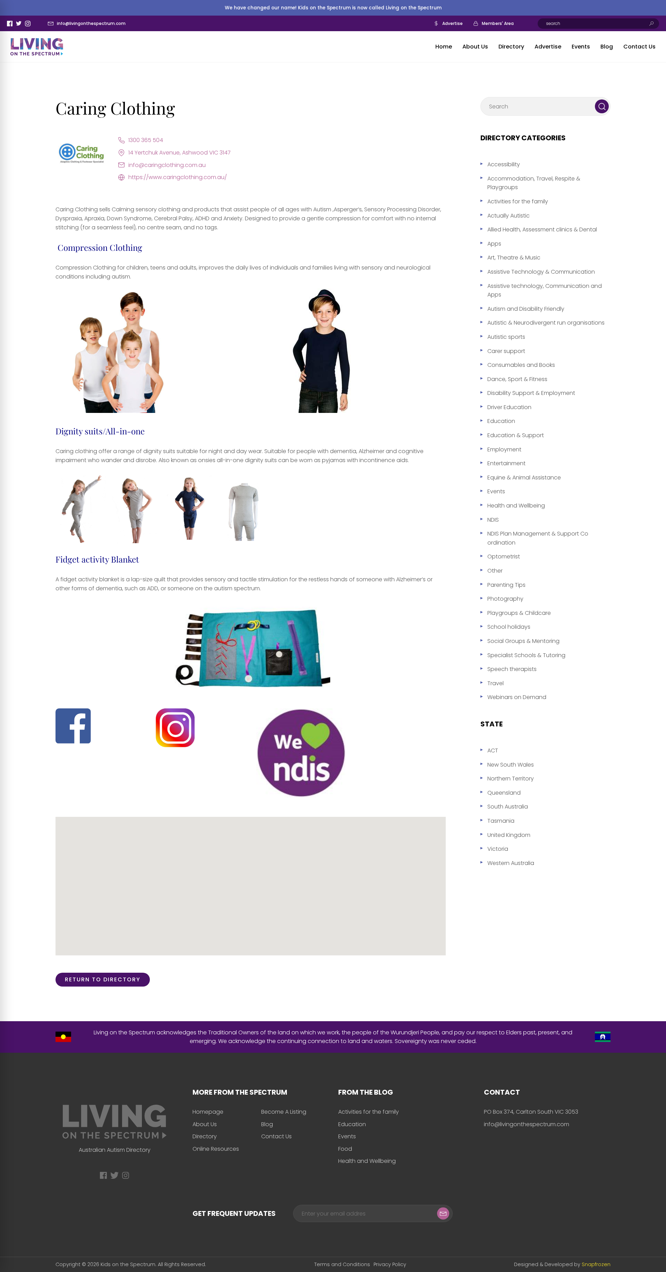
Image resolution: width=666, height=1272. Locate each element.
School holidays (508, 627)
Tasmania (500, 821)
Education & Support (515, 435)
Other (495, 571)
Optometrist (503, 556)
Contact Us (639, 47)
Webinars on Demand (516, 697)
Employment (504, 449)
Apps (494, 244)
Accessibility (503, 164)
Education (501, 421)
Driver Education (509, 407)
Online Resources (216, 1149)
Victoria (497, 849)
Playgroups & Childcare (519, 613)
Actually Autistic (508, 216)
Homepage (208, 1112)
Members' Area (498, 23)
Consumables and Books (521, 365)
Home (443, 47)
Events (581, 47)
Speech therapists (512, 669)
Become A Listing (283, 1112)
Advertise (452, 23)
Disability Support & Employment (531, 393)
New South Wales (510, 765)
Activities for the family (517, 201)
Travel (495, 683)
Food (345, 1149)
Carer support (506, 351)
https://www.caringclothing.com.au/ (177, 177)
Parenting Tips (506, 585)
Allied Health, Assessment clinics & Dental (542, 229)
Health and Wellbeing (516, 506)
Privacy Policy (390, 1264)
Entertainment (506, 463)
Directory (511, 47)
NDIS (493, 520)
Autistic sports (506, 337)
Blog (606, 47)
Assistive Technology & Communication (541, 272)
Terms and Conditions (342, 1264)
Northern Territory (510, 779)
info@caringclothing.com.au (167, 165)
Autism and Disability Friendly (525, 309)
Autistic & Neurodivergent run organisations (546, 323)
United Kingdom (508, 835)
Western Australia (510, 863)
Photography (505, 599)
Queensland (504, 793)
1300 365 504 (145, 140)
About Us (475, 47)
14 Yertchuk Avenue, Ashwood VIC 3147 (179, 153)
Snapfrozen (596, 1264)
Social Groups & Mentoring (523, 641)
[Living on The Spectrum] (36, 46)
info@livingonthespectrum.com (91, 23)
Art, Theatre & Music (513, 258)
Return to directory (102, 979)
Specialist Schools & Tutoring (526, 655)
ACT (492, 750)
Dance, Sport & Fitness (517, 379)
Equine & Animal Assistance (524, 478)
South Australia (507, 807)
